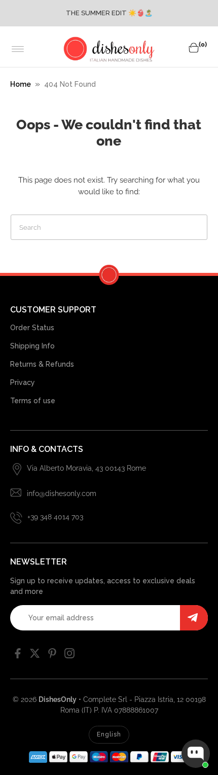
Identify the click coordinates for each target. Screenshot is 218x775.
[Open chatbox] (195, 753)
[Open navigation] (18, 49)
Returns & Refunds (42, 364)
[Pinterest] (52, 655)
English (109, 734)
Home (20, 84)
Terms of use (32, 401)
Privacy (22, 382)
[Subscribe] (194, 617)
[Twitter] (35, 655)
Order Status (32, 328)
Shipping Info (32, 346)
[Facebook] (18, 655)
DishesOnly (58, 699)
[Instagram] (69, 655)
